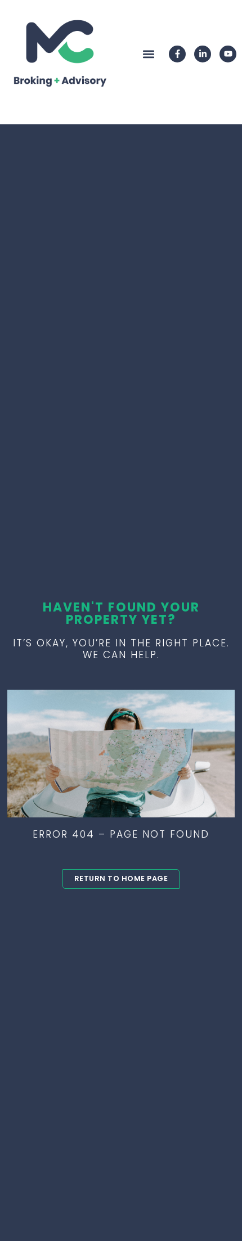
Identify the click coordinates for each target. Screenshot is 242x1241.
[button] (148, 53)
